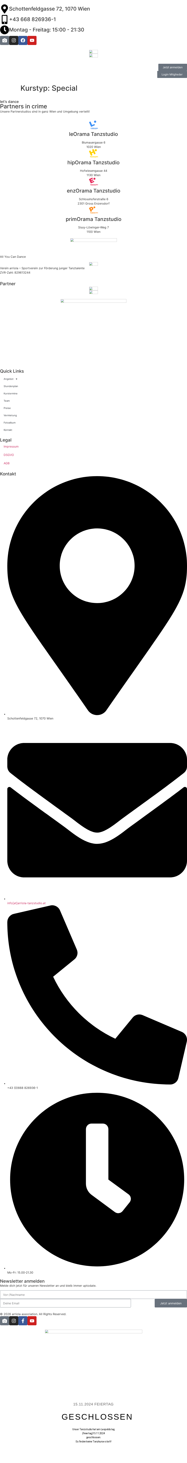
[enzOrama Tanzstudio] (93, 181)
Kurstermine (11, 393)
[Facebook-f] (22, 1320)
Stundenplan (11, 386)
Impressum (11, 446)
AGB (6, 463)
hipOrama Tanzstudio (93, 162)
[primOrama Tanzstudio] (93, 210)
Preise (7, 408)
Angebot (9, 378)
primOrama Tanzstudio (93, 219)
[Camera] (4, 40)
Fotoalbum (10, 422)
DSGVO (9, 455)
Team (7, 400)
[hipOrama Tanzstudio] (93, 153)
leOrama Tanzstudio (93, 134)
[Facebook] (22, 40)
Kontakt (8, 429)
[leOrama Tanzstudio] (93, 125)
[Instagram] (13, 40)
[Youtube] (32, 40)
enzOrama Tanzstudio (93, 191)
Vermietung (10, 415)
